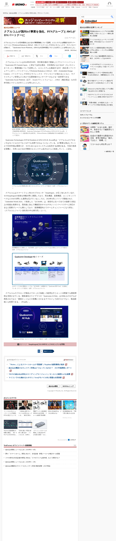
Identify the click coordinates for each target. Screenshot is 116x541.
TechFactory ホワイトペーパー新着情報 (18, 445)
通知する (27, 56)
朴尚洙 (67, 50)
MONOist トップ (68, 386)
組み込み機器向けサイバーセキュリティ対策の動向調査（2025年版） (28, 466)
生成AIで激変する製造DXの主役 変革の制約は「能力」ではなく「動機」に (102, 138)
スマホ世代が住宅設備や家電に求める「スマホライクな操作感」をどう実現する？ (32, 458)
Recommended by (63, 439)
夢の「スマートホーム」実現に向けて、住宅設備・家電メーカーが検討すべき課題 (32, 454)
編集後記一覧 (110, 151)
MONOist (5, 13)
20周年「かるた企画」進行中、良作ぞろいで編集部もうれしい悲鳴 (102, 129)
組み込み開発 (13, 13)
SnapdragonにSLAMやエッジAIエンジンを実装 (41, 344)
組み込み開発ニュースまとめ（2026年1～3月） (21, 462)
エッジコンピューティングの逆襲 (90, 118)
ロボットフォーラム (86, 115)
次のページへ (48, 351)
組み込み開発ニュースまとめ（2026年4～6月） (21, 449)
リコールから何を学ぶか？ (101, 144)
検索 (112, 16)
